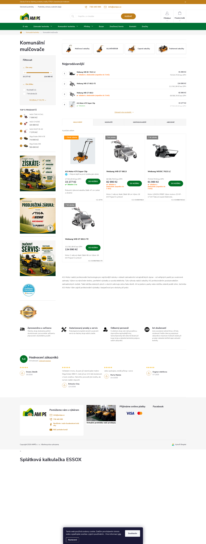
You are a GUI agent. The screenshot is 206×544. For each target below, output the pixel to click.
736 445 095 (58, 419)
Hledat (128, 16)
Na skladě (31, 90)
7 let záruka (31, 94)
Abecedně (170, 122)
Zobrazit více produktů (123, 112)
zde (119, 534)
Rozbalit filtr (36, 100)
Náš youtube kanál (60, 429)
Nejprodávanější (139, 122)
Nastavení (72, 540)
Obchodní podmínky (27, 7)
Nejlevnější (77, 122)
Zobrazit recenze (45, 361)
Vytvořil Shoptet (180, 444)
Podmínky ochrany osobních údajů (49, 7)
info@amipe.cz (58, 415)
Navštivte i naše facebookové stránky (66, 424)
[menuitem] (25, 26)
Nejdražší (108, 122)
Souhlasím (132, 533)
